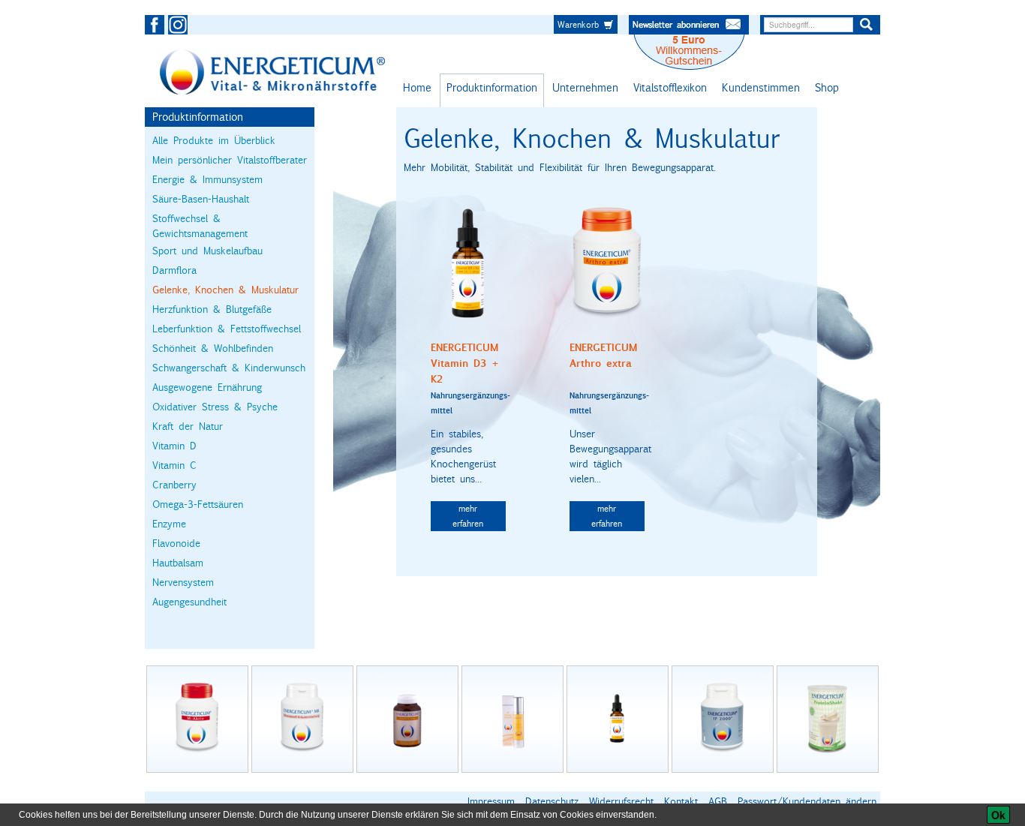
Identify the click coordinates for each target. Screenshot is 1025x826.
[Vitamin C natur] (407, 719)
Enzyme (169, 523)
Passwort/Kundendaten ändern (807, 801)
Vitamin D (174, 445)
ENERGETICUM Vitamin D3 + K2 (464, 363)
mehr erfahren (467, 516)
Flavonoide (176, 543)
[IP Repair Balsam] (512, 719)
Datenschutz (552, 801)
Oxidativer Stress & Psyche (215, 406)
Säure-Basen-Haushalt (200, 199)
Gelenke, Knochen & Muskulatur (225, 289)
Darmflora (174, 270)
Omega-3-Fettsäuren (197, 504)
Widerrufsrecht (621, 801)
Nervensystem (183, 582)
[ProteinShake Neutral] (827, 719)
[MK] (302, 719)
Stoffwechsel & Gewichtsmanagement (200, 226)
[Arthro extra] (607, 263)
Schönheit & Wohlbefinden (212, 348)
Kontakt (681, 801)
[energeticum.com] (272, 72)
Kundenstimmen (761, 87)
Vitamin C (174, 465)
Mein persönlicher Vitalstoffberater (229, 160)
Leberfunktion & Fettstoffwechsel (226, 328)
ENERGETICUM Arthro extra (603, 355)
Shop (827, 87)
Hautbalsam (177, 562)
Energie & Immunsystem (207, 179)
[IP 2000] (722, 719)
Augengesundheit (189, 601)
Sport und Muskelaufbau (207, 250)
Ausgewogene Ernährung (207, 387)
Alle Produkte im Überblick (213, 140)
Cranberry (174, 484)
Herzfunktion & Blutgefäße (212, 309)
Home (417, 87)
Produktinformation (491, 87)
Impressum (491, 801)
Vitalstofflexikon (670, 87)
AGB (717, 801)
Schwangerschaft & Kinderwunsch (228, 367)
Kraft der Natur (187, 426)
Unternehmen (585, 87)
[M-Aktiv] (197, 719)
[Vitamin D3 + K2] (468, 263)
